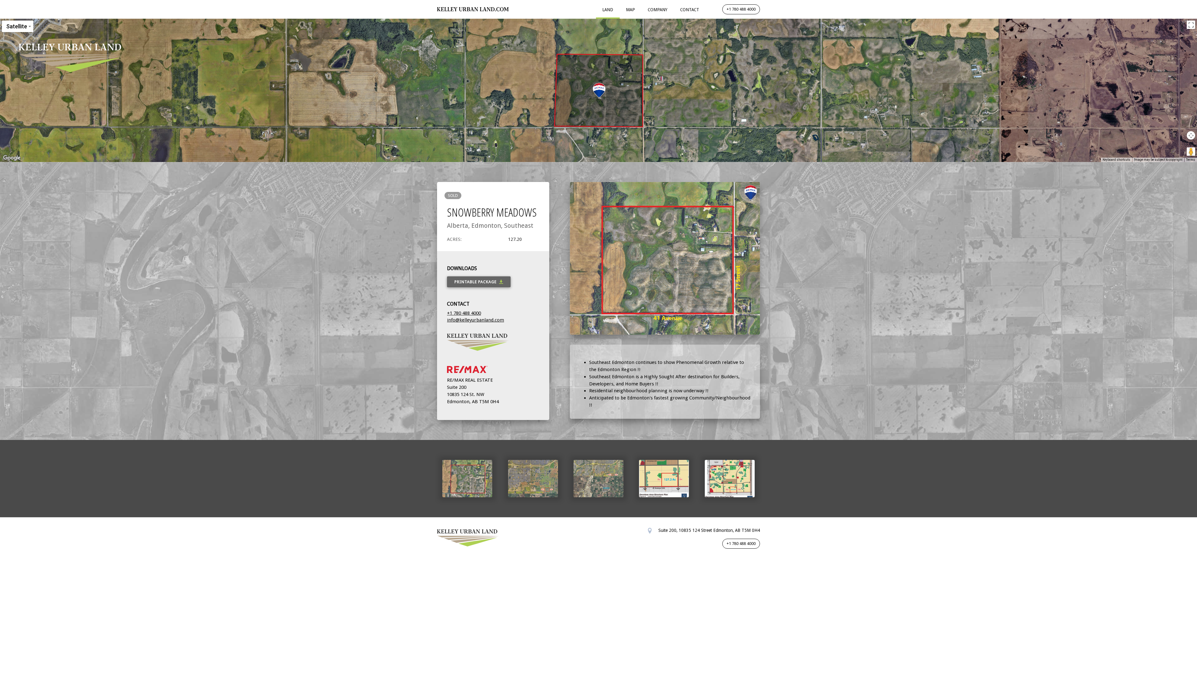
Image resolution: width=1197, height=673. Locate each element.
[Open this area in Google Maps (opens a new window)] (12, 158)
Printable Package (475, 281)
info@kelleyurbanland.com (475, 320)
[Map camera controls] (1191, 135)
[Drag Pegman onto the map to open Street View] (1191, 151)
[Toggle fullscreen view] (1191, 25)
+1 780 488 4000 (741, 9)
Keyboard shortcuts (1116, 159)
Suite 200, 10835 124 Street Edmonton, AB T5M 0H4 (708, 530)
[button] (599, 91)
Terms (1190, 159)
